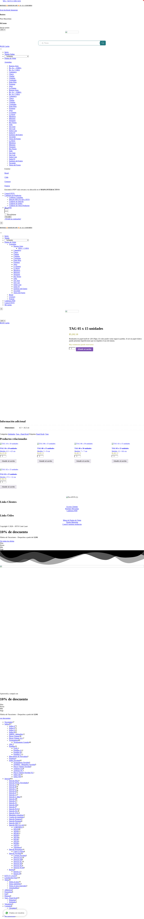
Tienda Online (9, 54)
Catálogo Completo (16, 197)
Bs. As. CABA (14, 70)
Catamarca (13, 72)
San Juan (12, 127)
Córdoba (12, 78)
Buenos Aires (14, 66)
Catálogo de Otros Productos (19, 206)
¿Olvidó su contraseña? (12, 219)
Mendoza (12, 116)
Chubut (11, 76)
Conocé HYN (9, 193)
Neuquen (12, 121)
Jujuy (11, 86)
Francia (7, 186)
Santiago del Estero (16, 135)
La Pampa (12, 88)
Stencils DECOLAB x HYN (19, 199)
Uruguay (7, 181)
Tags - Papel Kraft (22, 434)
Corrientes (12, 80)
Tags (47, 434)
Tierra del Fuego (15, 139)
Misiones (12, 118)
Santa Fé (12, 133)
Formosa (12, 84)
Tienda (6, 238)
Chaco (11, 74)
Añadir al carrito (84, 349)
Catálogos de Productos (12, 195)
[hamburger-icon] (1, 232)
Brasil (6, 173)
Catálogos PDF (9, 301)
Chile (6, 177)
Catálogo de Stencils (16, 201)
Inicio (6, 52)
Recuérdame (11, 215)
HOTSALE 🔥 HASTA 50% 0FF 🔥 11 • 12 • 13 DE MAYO (16, 5)
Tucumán (12, 137)
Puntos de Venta (10, 58)
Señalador (11, 434)
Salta (10, 125)
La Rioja (12, 114)
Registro (2, 14)
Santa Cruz (13, 131)
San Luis (12, 129)
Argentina (8, 62)
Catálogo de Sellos (15, 204)
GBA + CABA (23, 248)
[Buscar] (103, 43)
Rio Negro (13, 123)
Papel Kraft (40, 434)
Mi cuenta (8, 208)
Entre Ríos (13, 82)
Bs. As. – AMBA (15, 68)
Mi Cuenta (3, 23)
